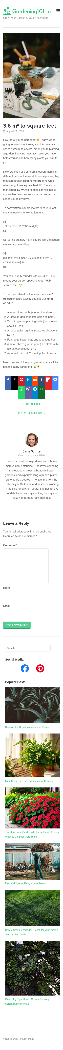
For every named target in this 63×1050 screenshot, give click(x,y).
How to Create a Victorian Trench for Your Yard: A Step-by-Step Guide (31, 932)
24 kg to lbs (33, 404)
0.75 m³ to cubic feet (30, 413)
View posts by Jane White (31, 455)
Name (7, 587)
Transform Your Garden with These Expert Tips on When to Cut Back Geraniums (32, 834)
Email (6, 606)
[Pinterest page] (40, 669)
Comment (10, 545)
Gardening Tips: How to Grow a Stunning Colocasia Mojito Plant (27, 1001)
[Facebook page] (25, 669)
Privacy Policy (27, 1038)
